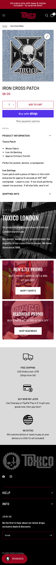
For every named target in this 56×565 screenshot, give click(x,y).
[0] (51, 15)
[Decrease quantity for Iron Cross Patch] (4, 104)
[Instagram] (13, 476)
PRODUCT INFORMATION (16, 135)
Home (4, 26)
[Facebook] (5, 476)
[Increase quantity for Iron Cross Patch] (13, 104)
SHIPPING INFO (10, 193)
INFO (5, 504)
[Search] (46, 15)
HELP (6, 493)
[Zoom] (47, 36)
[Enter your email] (50, 535)
